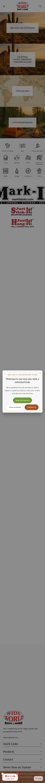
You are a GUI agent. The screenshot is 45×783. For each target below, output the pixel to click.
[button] (10, 777)
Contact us (31, 407)
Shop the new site (22, 400)
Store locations (15, 407)
